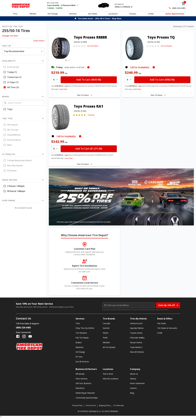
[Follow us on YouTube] (30, 336)
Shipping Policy (104, 405)
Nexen (105, 333)
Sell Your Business (83, 383)
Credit (151, 13)
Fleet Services (81, 378)
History (133, 378)
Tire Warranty (118, 405)
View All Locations (110, 378)
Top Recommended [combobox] (14, 51)
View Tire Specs (83, 95)
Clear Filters (38, 40)
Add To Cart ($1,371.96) (88, 148)
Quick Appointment (174, 13)
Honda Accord (136, 323)
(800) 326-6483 (178, 8)
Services (73, 13)
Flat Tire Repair (82, 337)
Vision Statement (137, 383)
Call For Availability (139, 67)
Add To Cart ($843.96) (88, 79)
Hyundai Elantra (136, 328)
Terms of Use (91, 405)
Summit (106, 328)
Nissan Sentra (136, 342)
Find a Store (108, 374)
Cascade (106, 323)
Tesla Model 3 (136, 347)
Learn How (63, 89)
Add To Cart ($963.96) (162, 79)
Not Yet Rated (92, 46)
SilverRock (80, 388)
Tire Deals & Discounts (167, 328)
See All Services (82, 361)
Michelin (106, 342)
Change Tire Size (10, 35)
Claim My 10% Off (166, 305)
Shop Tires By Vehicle (85, 328)
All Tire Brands (109, 347)
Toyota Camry (136, 333)
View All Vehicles (137, 352)
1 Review (91, 115)
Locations (113, 13)
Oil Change (53, 13)
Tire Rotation (81, 333)
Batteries (79, 347)
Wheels (33, 13)
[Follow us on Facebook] (18, 336)
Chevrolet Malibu (137, 337)
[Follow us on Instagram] (24, 336)
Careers (132, 13)
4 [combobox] (53, 79)
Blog (132, 393)
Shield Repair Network (85, 393)
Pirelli (105, 337)
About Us (134, 374)
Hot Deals (92, 13)
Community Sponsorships (87, 397)
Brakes (79, 342)
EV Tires (79, 356)
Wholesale (80, 374)
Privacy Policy (159, 309)
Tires (15, 13)
